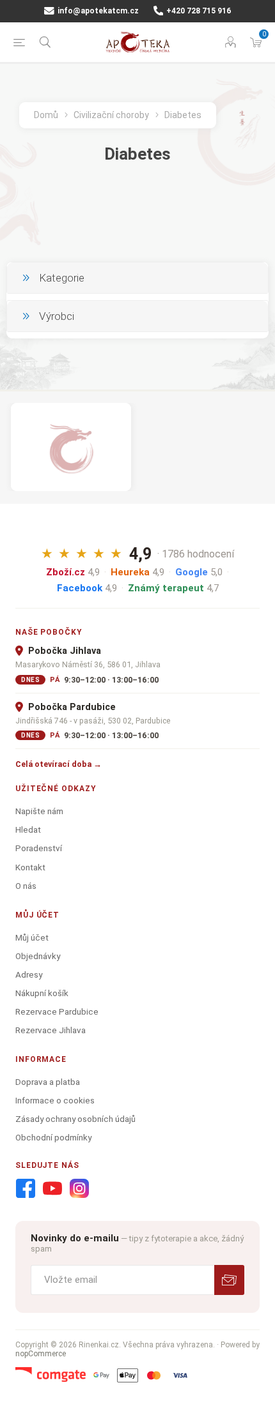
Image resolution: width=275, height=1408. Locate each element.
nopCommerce (40, 1353)
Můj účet (32, 937)
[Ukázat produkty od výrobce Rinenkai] (71, 447)
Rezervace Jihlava (50, 1030)
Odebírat (229, 1280)
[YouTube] (52, 1189)
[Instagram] (79, 1189)
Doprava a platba (47, 1082)
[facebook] (25, 1189)
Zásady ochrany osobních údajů (75, 1119)
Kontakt (30, 867)
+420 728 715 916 (197, 10)
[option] (71, 447)
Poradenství (38, 848)
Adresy (28, 974)
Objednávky (37, 956)
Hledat (28, 829)
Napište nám (39, 811)
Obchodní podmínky (53, 1137)
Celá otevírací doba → (58, 764)
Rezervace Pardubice (56, 1011)
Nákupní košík (41, 993)
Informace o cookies (55, 1100)
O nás (25, 886)
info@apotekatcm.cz (97, 10)
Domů (46, 115)
